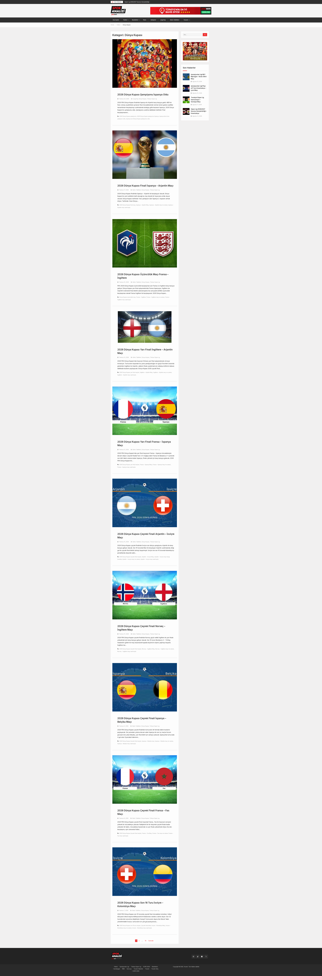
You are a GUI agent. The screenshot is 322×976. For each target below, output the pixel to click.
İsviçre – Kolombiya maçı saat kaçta (142, 928)
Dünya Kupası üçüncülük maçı (127, 297)
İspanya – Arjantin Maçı (142, 205)
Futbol (125, 20)
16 (145, 941)
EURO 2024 (146, 966)
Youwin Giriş (154, 968)
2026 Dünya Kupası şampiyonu (127, 116)
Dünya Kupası (142, 99)
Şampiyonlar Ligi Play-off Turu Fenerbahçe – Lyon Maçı (198, 88)
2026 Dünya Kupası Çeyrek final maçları (130, 556)
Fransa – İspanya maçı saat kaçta (126, 467)
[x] (206, 956)
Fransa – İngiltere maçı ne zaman (155, 297)
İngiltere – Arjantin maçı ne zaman (162, 372)
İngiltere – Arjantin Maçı (146, 372)
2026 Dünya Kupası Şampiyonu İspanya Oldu (142, 94)
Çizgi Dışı (163, 20)
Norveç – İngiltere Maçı (148, 649)
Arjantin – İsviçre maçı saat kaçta (149, 559)
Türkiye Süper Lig (152, 99)
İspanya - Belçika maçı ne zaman (164, 741)
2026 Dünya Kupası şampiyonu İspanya (148, 116)
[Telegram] (202, 956)
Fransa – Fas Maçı (147, 833)
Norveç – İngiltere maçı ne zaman (164, 649)
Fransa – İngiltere (141, 297)
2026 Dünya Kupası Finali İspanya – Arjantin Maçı (145, 185)
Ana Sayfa (116, 20)
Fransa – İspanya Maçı (146, 464)
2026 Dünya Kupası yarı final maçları (129, 372)
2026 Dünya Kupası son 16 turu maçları (130, 925)
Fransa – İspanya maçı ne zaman (162, 464)
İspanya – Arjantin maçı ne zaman (158, 205)
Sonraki (150, 941)
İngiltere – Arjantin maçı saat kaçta (126, 375)
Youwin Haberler (138, 968)
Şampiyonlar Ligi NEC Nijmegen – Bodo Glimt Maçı (199, 77)
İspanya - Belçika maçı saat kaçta (126, 743)
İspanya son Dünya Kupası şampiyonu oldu (138, 118)
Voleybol (153, 20)
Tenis (144, 20)
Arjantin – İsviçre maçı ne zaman (131, 559)
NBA (123, 968)
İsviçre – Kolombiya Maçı (158, 925)
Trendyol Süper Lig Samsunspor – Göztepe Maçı (197, 100)
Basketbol (135, 20)
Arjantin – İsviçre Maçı (148, 556)
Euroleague (117, 968)
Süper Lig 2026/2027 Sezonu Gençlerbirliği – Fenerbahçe (199, 111)
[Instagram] (193, 956)
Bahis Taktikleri (174, 20)
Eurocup (129, 968)
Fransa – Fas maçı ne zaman (160, 833)
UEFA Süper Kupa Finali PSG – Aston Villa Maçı (138, 2)
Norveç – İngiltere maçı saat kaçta (126, 651)
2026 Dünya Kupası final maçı (127, 205)
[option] (140, 2)
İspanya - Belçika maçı (148, 741)
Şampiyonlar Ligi (124, 966)
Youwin (186, 20)
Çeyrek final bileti (146, 925)
